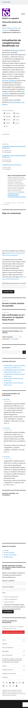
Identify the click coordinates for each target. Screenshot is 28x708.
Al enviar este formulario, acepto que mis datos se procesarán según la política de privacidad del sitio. (13, 607)
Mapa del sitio (15, 693)
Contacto (5, 677)
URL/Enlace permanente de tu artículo (14, 283)
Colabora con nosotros (9, 673)
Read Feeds (16, 50)
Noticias (4, 644)
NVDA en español (10, 18)
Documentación (7, 655)
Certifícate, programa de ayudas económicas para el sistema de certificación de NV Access (12, 660)
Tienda (4, 666)
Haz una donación (7, 647)
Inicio (4, 28)
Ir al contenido (6, 2)
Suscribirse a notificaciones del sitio (13, 632)
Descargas (5, 651)
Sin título (6, 399)
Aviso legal (22, 693)
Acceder (6, 550)
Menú (23, 14)
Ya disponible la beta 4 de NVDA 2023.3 (11, 165)
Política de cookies (6, 693)
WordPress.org (8, 557)
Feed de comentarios (10, 555)
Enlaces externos (7, 669)
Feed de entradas (9, 552)
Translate (15, 339)
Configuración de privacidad (9, 695)
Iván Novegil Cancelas (10, 202)
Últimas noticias (12, 28)
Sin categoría (5, 204)
